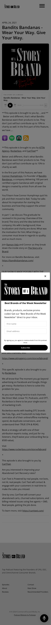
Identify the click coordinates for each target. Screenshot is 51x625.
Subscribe (25, 347)
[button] (45, 276)
